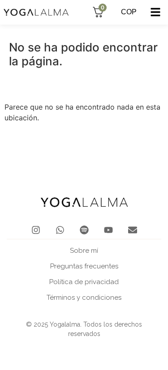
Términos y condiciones (84, 297)
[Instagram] (36, 230)
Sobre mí (84, 251)
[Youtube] (108, 230)
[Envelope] (133, 230)
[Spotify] (84, 230)
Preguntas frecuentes (84, 266)
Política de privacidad (84, 282)
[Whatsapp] (60, 230)
